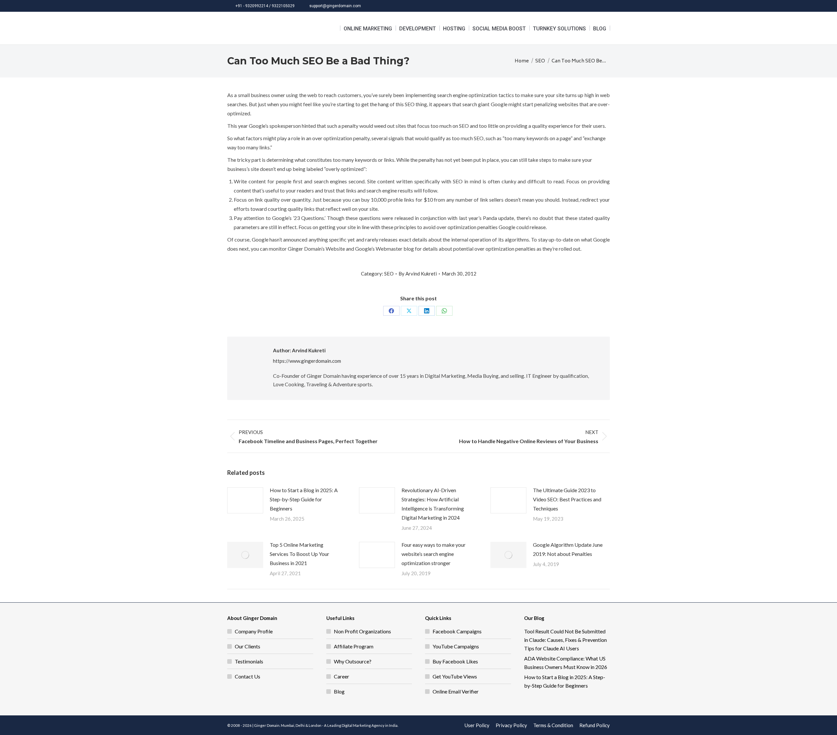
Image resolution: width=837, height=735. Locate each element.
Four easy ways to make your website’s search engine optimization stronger (433, 554)
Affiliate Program (353, 646)
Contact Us (247, 676)
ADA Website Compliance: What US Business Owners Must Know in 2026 (565, 662)
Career (341, 676)
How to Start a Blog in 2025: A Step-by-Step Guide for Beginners (304, 499)
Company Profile (254, 631)
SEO (389, 273)
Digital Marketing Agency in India (370, 725)
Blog (339, 691)
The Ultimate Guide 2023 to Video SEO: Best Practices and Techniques (567, 499)
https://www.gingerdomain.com (307, 361)
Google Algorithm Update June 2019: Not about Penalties (568, 549)
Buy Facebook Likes (455, 661)
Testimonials (249, 661)
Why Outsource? (352, 661)
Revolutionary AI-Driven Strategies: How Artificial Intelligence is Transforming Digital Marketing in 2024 (432, 504)
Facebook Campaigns (457, 631)
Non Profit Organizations (362, 631)
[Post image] (245, 500)
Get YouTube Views (455, 676)
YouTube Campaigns (456, 646)
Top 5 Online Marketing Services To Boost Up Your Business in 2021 (299, 554)
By (418, 273)
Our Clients (247, 646)
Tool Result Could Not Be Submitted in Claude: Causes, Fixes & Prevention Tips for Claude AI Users (565, 639)
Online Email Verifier (456, 691)
